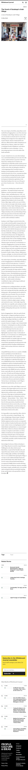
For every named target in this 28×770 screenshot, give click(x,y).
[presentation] (26, 124)
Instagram (18, 746)
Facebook (18, 748)
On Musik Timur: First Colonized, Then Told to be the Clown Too (19, 689)
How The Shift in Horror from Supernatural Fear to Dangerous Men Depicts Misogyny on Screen (19, 700)
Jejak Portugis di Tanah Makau (18, 597)
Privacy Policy (4, 765)
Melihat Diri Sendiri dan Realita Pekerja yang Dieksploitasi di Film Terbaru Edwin (19, 720)
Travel (11, 554)
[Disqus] (14, 496)
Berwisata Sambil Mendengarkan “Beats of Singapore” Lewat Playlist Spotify (16, 569)
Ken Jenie (5, 18)
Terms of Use (4, 763)
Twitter (18, 750)
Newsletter (19, 754)
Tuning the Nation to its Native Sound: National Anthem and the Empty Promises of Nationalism (19, 710)
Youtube (18, 752)
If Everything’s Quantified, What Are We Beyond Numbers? (19, 730)
